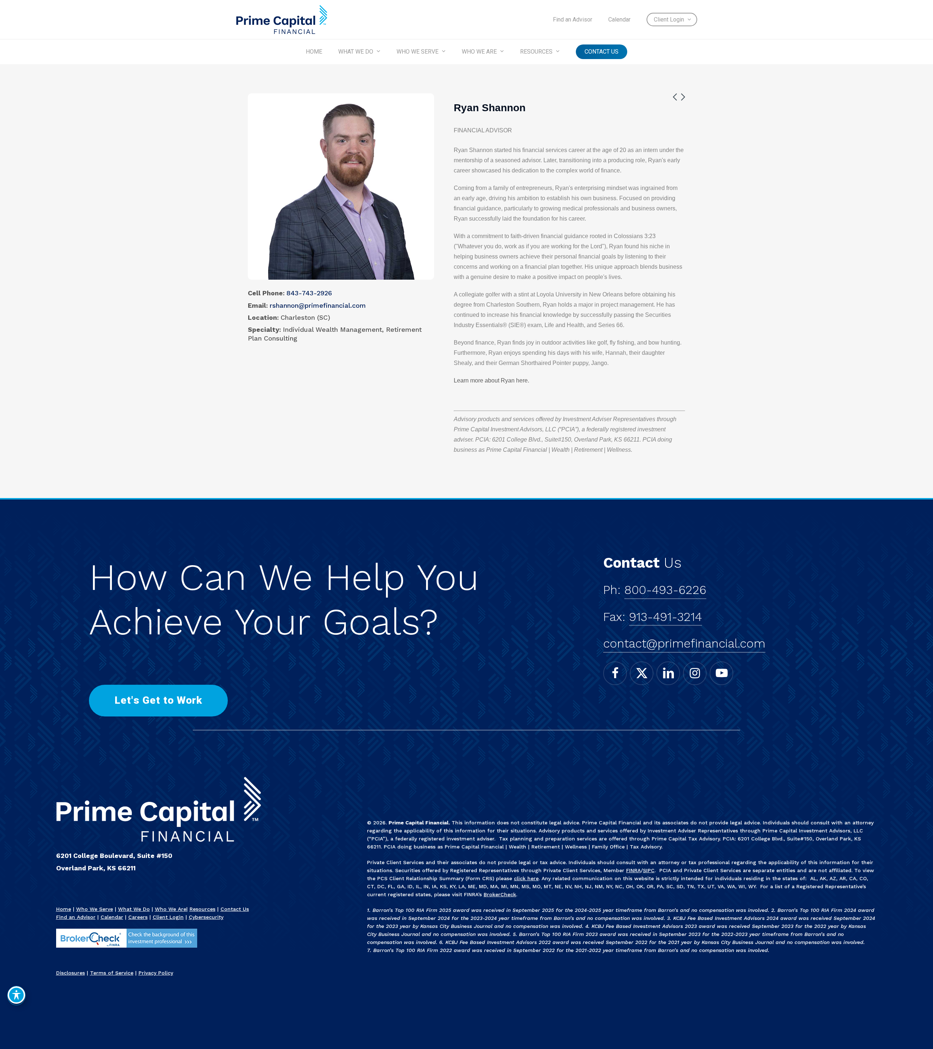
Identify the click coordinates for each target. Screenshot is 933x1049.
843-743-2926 (309, 293)
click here (526, 878)
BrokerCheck (500, 894)
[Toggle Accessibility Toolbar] (16, 995)
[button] (158, 700)
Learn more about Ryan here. (491, 380)
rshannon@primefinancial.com (318, 305)
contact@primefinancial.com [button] (684, 643)
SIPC (649, 870)
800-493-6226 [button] (665, 590)
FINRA (633, 870)
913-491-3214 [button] (665, 617)
